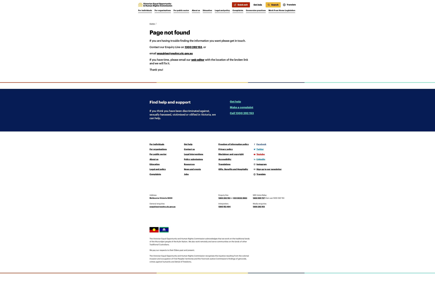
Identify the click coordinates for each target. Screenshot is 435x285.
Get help (258, 5)
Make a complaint (241, 107)
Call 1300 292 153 (242, 113)
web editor (197, 59)
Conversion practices (256, 10)
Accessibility (224, 159)
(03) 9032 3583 (240, 198)
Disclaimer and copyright (231, 154)
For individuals (145, 10)
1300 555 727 (259, 198)
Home (152, 24)
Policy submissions (193, 159)
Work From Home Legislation (281, 10)
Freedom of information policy (233, 144)
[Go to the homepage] (155, 5)
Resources (189, 164)
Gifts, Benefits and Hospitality (233, 169)
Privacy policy (225, 149)
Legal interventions (193, 154)
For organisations (163, 10)
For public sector (181, 10)
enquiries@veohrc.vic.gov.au (175, 53)
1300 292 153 (193, 47)
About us (196, 10)
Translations (224, 164)
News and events (192, 169)
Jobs (186, 174)
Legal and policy (222, 10)
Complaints (238, 10)
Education (207, 10)
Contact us (189, 149)
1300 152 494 (224, 207)
